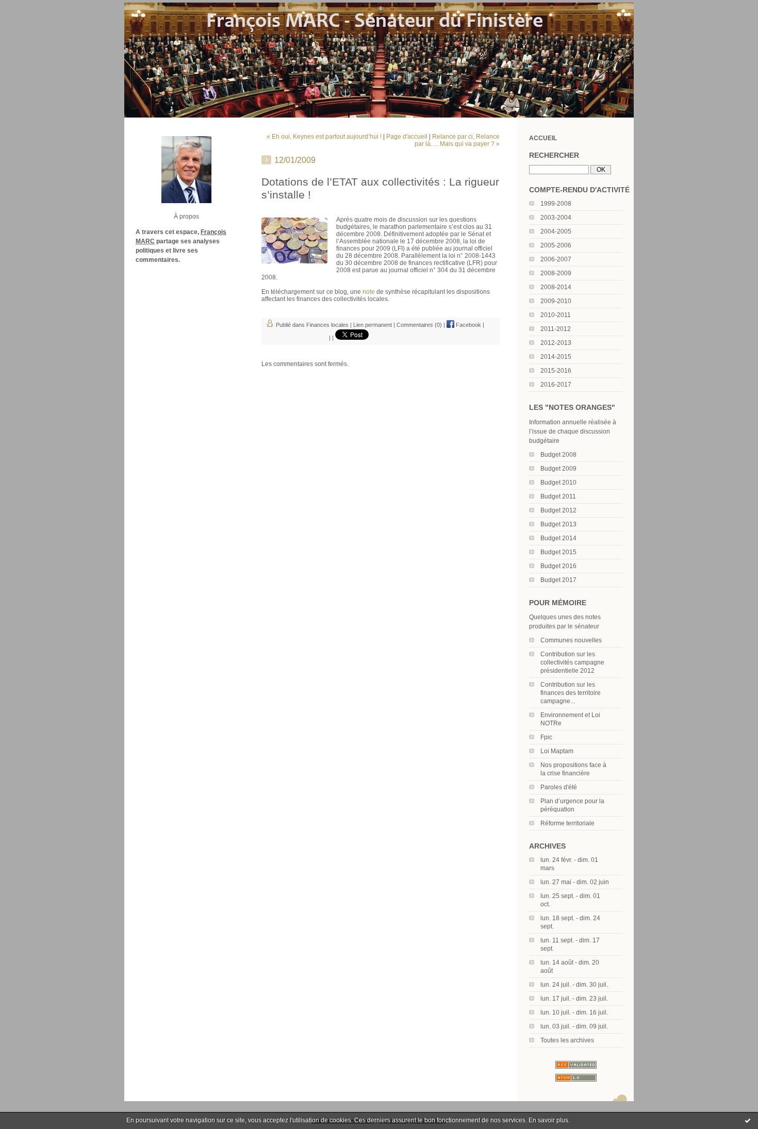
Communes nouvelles (571, 640)
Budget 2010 (558, 482)
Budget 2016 (558, 566)
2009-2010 (555, 301)
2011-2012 (555, 329)
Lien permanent (372, 325)
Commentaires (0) (419, 325)
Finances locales (327, 325)
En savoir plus (548, 1120)
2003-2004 (555, 217)
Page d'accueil (406, 136)
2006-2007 (555, 259)
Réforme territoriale (567, 823)
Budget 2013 (558, 524)
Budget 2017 (558, 580)
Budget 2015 (558, 552)
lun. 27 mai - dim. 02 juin (574, 882)
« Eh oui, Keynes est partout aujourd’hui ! (324, 136)
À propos (186, 216)
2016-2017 (555, 384)
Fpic (546, 737)
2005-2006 (555, 245)
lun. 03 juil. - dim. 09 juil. (574, 1026)
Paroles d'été (558, 787)
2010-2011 (555, 315)
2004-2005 (555, 231)
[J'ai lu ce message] (748, 1120)
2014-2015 (555, 356)
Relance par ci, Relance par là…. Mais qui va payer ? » (457, 140)
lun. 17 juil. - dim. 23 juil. (574, 998)
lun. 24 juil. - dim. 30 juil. (574, 984)
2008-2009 (555, 273)
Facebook (467, 325)
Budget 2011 (558, 496)
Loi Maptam (556, 751)
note (369, 291)
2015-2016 (555, 370)
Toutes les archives (567, 1040)
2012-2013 (555, 342)
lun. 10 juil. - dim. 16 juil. (574, 1012)
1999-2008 (555, 203)
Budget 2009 (558, 468)
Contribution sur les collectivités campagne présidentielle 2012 (572, 662)
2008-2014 (555, 287)
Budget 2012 (558, 510)
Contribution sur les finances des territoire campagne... (570, 693)
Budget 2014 (558, 538)
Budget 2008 (558, 454)
